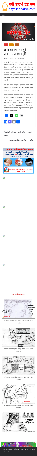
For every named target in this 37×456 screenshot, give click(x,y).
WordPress (8, 452)
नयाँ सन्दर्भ (16, 449)
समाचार (6, 45)
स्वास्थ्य (16, 45)
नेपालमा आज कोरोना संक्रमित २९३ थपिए (21, 140)
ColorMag (31, 449)
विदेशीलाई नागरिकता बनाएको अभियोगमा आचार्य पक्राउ (18, 133)
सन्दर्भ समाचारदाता (21, 58)
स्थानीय (11, 45)
